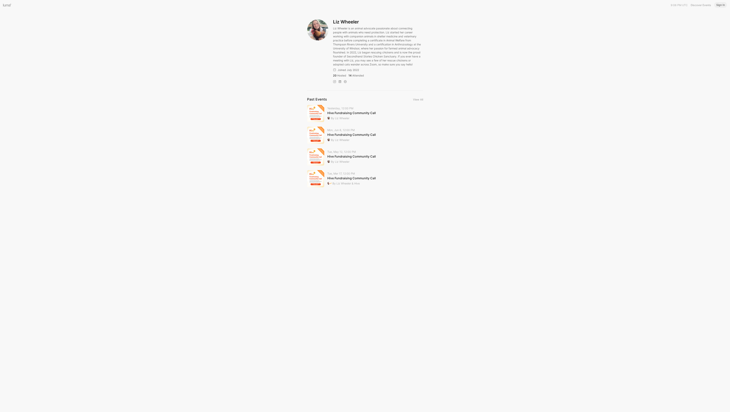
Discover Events (701, 5)
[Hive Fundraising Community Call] (365, 113)
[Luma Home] (7, 5)
